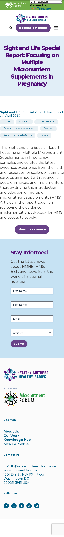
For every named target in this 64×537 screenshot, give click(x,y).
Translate (44, 8)
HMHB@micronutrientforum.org (31, 466)
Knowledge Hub (17, 440)
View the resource (32, 229)
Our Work (11, 436)
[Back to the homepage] (26, 380)
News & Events (16, 444)
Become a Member (33, 27)
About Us (11, 431)
